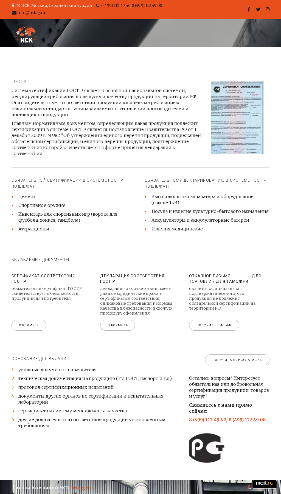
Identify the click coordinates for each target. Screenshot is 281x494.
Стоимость (187, 32)
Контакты (225, 32)
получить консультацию (237, 360)
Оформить (118, 325)
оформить (29, 325)
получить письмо (214, 325)
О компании (119, 32)
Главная (83, 32)
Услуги (154, 32)
